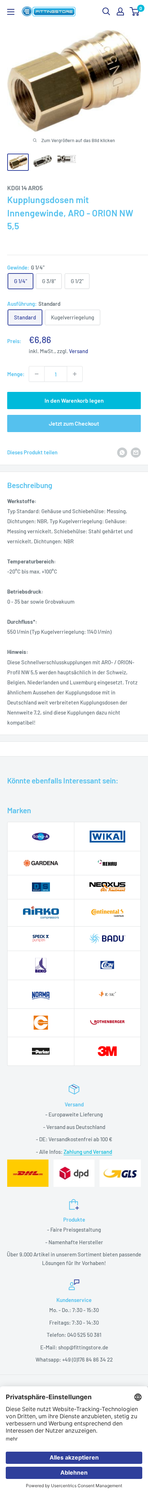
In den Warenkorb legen (74, 400)
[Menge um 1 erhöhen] (74, 373)
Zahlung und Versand (88, 1151)
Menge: (15, 374)
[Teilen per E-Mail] (136, 451)
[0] (134, 11)
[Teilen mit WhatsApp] (122, 451)
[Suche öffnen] (106, 11)
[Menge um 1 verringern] (36, 373)
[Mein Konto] (120, 11)
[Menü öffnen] (10, 12)
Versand (78, 351)
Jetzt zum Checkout (74, 423)
